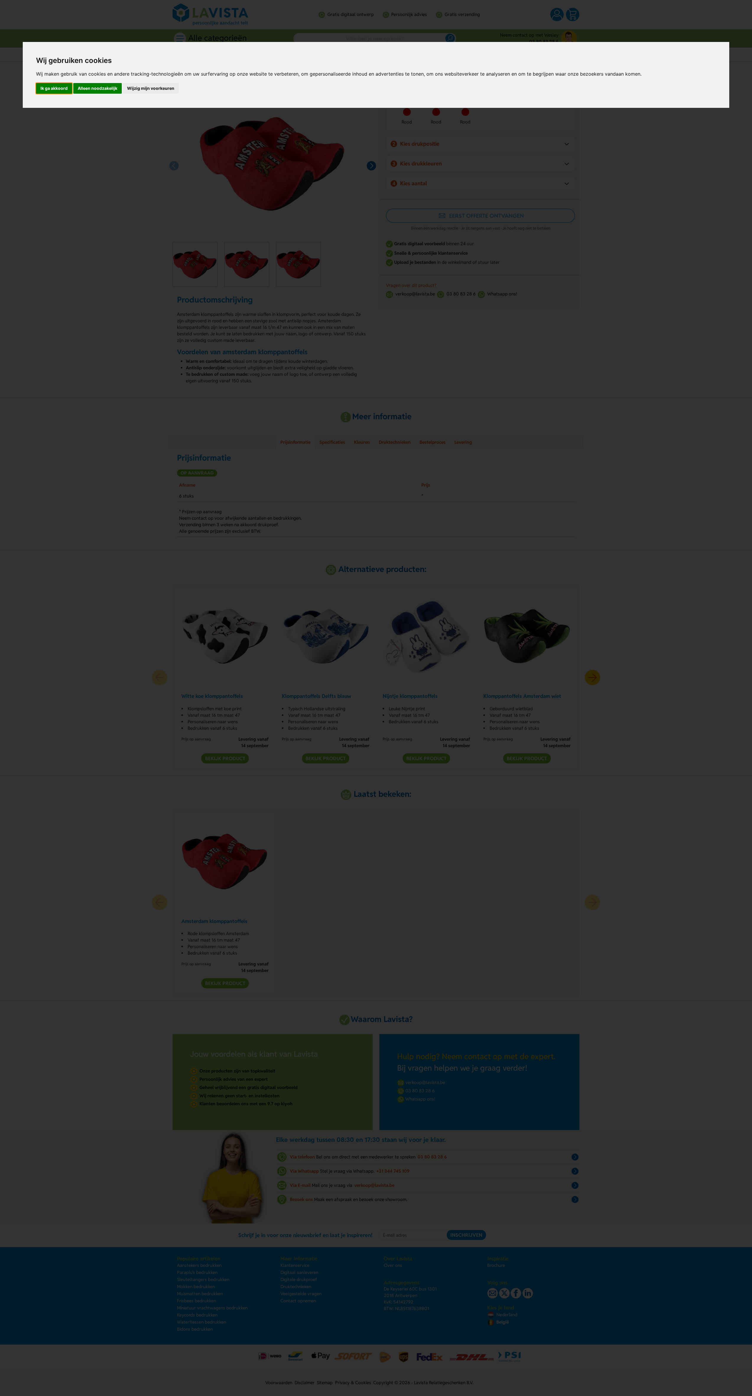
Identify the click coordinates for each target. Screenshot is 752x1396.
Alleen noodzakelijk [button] (97, 88)
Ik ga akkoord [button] (54, 88)
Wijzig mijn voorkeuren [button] (150, 88)
